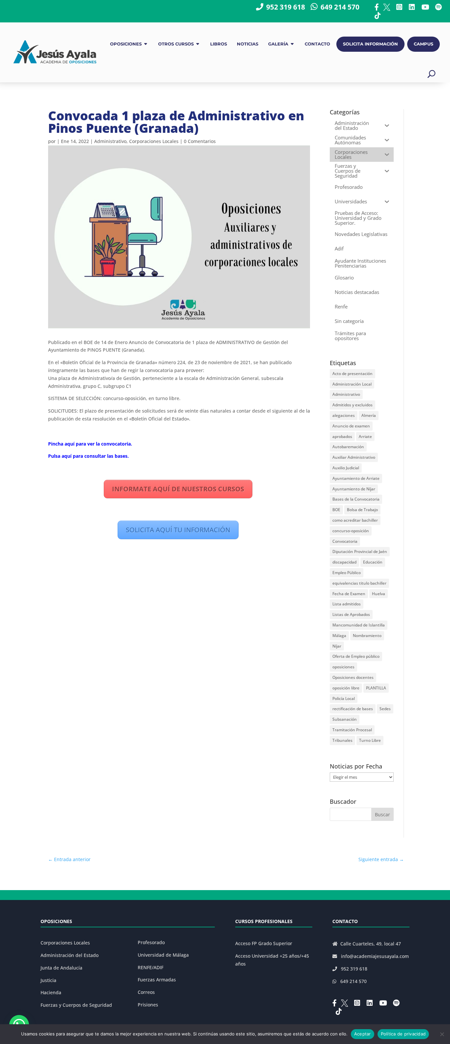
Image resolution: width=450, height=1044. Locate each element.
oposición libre (345, 688)
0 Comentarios (200, 141)
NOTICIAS (247, 44)
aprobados (342, 436)
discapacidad (344, 562)
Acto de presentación (352, 373)
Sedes (385, 708)
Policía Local (343, 698)
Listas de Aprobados (351, 614)
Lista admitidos (346, 604)
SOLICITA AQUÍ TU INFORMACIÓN (178, 529)
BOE (336, 509)
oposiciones (343, 667)
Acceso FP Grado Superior (263, 943)
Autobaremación (348, 447)
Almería (368, 415)
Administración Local (352, 384)
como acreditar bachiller (355, 520)
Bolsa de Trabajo (362, 509)
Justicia (48, 980)
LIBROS (218, 44)
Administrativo (110, 141)
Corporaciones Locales (154, 141)
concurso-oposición (350, 531)
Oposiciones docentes (353, 677)
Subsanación (344, 719)
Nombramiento (367, 635)
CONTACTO (317, 44)
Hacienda (51, 992)
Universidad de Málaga (163, 955)
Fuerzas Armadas (157, 979)
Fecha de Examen (348, 593)
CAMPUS (423, 44)
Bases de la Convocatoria (356, 499)
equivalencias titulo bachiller (359, 583)
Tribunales (342, 740)
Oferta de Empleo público (356, 656)
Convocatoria (344, 541)
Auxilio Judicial (345, 468)
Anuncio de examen (351, 426)
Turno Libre (370, 740)
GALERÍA (278, 44)
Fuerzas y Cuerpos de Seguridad (76, 1005)
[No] (441, 1034)
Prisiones (148, 1004)
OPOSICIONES (126, 44)
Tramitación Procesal (352, 730)
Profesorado (151, 942)
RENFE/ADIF (150, 967)
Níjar (336, 646)
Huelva (378, 593)
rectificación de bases (352, 708)
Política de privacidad (403, 1033)
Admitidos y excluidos (352, 405)
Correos (146, 992)
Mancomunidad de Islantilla (358, 625)
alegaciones (343, 415)
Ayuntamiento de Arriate (356, 478)
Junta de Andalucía (61, 968)
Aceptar (362, 1033)
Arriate (365, 436)
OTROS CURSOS (176, 44)
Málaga (339, 635)
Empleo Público (346, 572)
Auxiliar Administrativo (353, 457)
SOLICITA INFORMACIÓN (370, 44)
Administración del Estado (69, 955)
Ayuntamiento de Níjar (353, 489)
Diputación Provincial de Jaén (359, 551)
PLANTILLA (376, 688)
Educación (372, 562)
